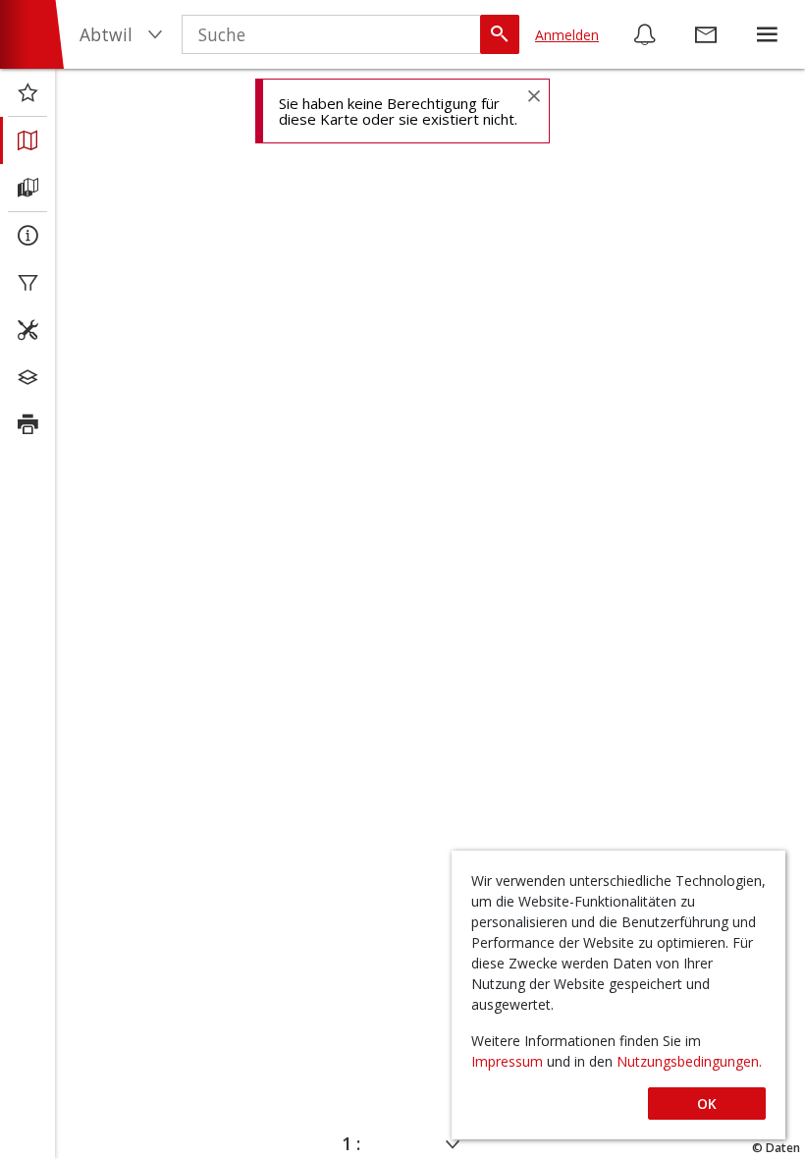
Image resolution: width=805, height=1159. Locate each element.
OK (707, 1103)
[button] (766, 34)
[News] (645, 34)
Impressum (509, 1061)
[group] (766, 34)
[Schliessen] (533, 95)
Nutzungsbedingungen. (689, 1061)
